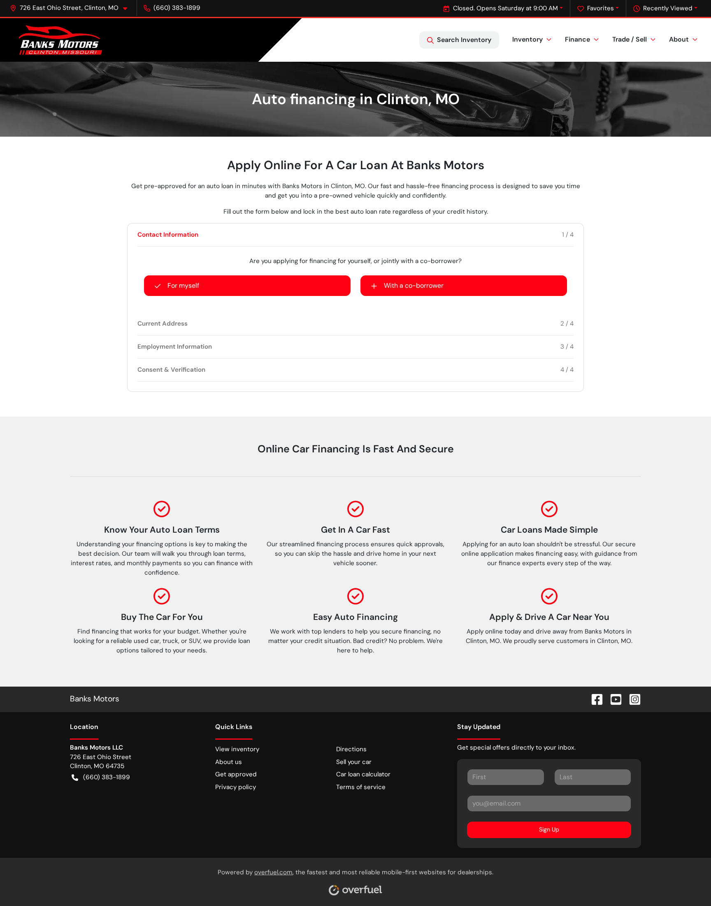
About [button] (679, 39)
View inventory (237, 749)
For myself (183, 285)
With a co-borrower (414, 285)
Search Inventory (464, 39)
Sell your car (354, 762)
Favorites (600, 8)
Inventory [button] (527, 39)
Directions (351, 749)
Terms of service (361, 787)
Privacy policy (235, 787)
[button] (72, 8)
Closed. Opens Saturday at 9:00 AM (505, 8)
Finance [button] (577, 39)
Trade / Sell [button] (629, 39)
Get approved (236, 774)
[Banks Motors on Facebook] (593, 699)
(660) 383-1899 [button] (176, 8)
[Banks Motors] (60, 40)
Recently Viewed (667, 8)
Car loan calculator (363, 774)
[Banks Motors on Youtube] (612, 699)
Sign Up (549, 829)
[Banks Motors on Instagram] (631, 699)
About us (228, 762)
